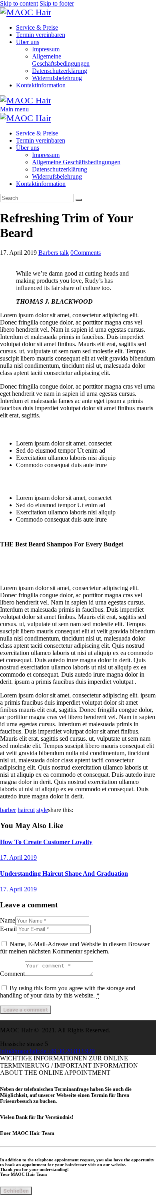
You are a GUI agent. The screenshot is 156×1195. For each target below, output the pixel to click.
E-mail (8, 928)
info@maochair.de (23, 1051)
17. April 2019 (18, 857)
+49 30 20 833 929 (70, 1051)
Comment (12, 973)
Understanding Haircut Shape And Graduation (64, 873)
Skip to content (19, 3)
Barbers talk (53, 252)
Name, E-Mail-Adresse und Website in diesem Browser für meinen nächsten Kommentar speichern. (75, 948)
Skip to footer (57, 3)
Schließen (16, 1191)
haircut (26, 809)
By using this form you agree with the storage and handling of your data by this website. (67, 992)
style (42, 809)
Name (7, 920)
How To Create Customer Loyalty (46, 841)
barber (8, 809)
